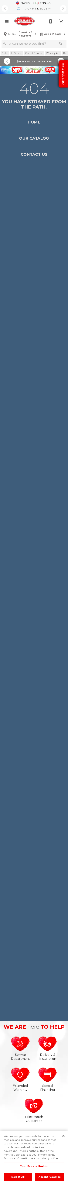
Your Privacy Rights (33, 1166)
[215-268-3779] (50, 21)
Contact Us (34, 154)
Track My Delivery (36, 8)
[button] (24, 3)
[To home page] (24, 21)
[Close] (63, 1136)
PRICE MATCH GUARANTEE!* (35, 61)
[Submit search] (61, 43)
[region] (34, 1157)
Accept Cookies (50, 1176)
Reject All (18, 1176)
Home (34, 122)
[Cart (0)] (61, 21)
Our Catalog (34, 138)
